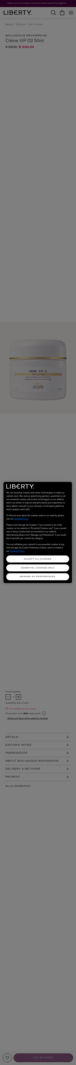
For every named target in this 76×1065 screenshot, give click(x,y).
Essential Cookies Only (37, 568)
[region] (38, 532)
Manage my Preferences (37, 577)
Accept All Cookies (38, 559)
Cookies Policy (21, 518)
